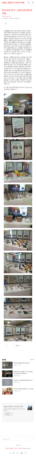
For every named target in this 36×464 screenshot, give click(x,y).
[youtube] (21, 453)
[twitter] (14, 453)
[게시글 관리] (11, 345)
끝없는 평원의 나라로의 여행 (13, 2)
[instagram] (17, 453)
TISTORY (18, 445)
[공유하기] (9, 345)
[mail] (25, 453)
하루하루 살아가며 (6, 16)
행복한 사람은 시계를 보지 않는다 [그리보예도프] (14, 409)
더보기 (32, 360)
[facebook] (10, 453)
